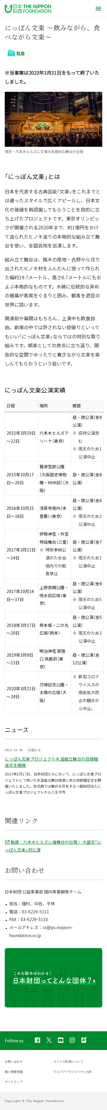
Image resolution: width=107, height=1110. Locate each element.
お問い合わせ (14, 1061)
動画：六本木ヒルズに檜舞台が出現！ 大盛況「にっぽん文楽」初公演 (53, 846)
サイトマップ (14, 1081)
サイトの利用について (68, 1061)
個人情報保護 (14, 1071)
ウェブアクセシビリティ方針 (73, 1071)
